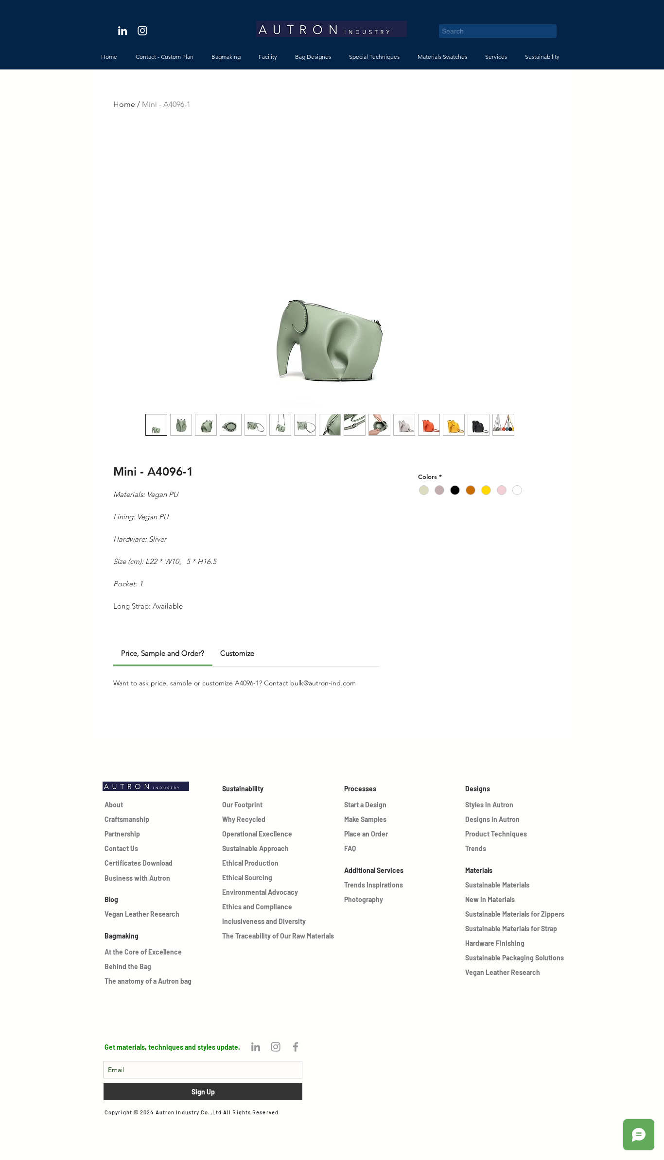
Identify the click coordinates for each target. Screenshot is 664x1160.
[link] (162, 653)
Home (124, 104)
